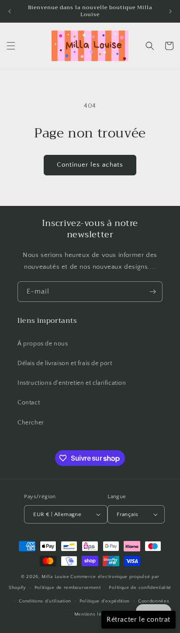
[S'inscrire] (152, 291)
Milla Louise (55, 576)
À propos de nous (42, 343)
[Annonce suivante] (170, 11)
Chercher (30, 422)
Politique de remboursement (68, 587)
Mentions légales (94, 614)
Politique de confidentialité (140, 587)
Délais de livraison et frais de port (64, 363)
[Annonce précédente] (9, 11)
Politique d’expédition (105, 601)
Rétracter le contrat (138, 619)
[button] (11, 45)
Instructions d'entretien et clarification (71, 383)
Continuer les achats (90, 164)
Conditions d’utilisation (45, 601)
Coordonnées (154, 601)
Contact (28, 402)
